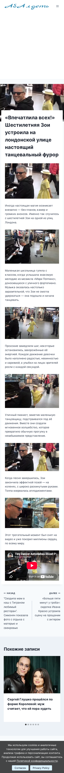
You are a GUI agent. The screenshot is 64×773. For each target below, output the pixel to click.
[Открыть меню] (57, 6)
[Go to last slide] (8, 689)
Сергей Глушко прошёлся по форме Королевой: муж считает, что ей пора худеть (30, 704)
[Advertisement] (32, 45)
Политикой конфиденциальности (37, 760)
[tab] (26, 724)
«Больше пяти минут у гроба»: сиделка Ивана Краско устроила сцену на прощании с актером (47, 606)
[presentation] (32, 675)
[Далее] (55, 689)
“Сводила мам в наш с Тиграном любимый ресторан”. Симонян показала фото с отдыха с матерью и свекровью (16, 610)
